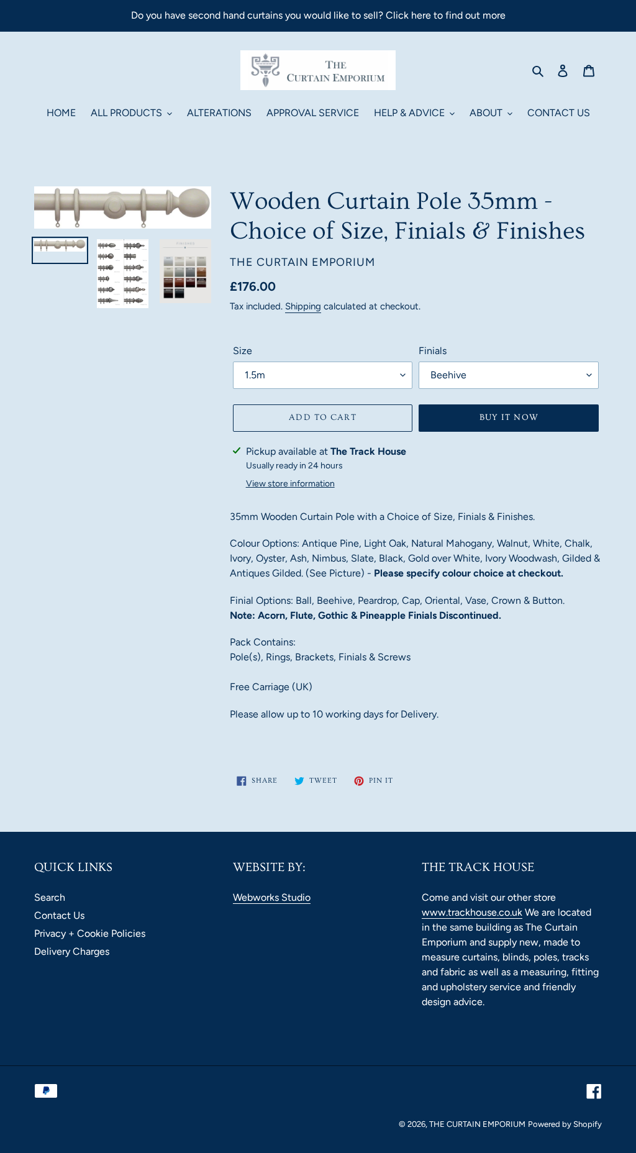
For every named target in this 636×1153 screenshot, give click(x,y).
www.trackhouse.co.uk (472, 912)
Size (242, 351)
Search (49, 897)
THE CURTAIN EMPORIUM (477, 1124)
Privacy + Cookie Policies (89, 933)
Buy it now (508, 417)
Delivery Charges (71, 951)
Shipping (303, 306)
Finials (433, 351)
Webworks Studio (272, 897)
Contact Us (59, 915)
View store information (290, 483)
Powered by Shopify (565, 1124)
